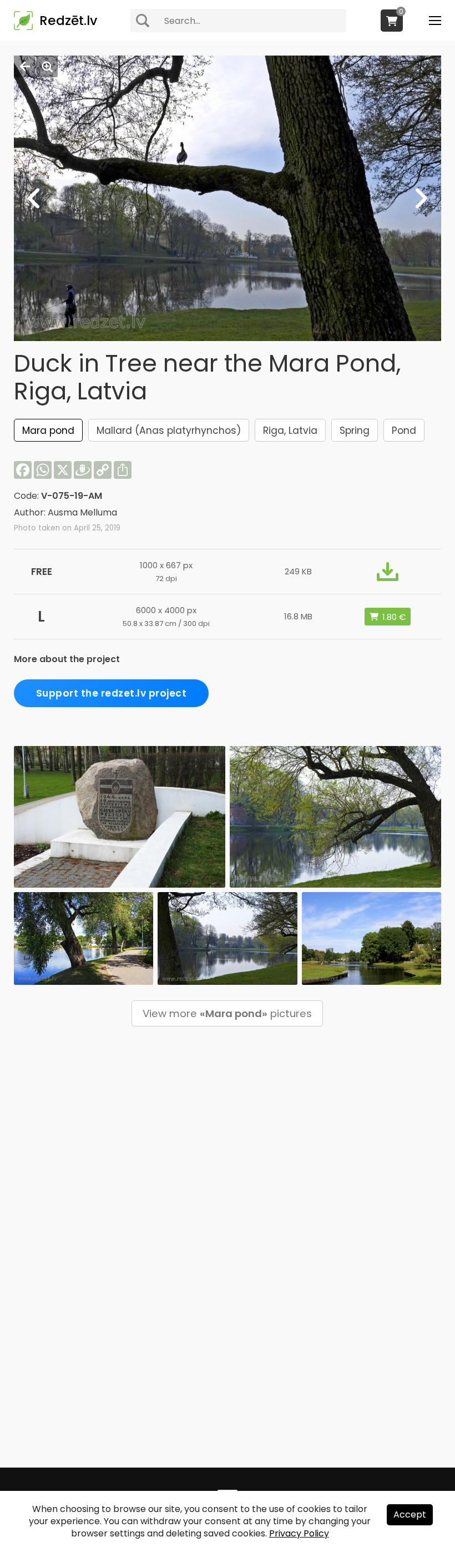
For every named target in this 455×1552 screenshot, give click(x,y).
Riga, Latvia (290, 430)
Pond (404, 430)
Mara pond (48, 430)
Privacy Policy (299, 1533)
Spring (355, 430)
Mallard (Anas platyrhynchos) (169, 430)
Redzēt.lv (68, 20)
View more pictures (227, 1013)
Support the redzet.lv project (111, 693)
